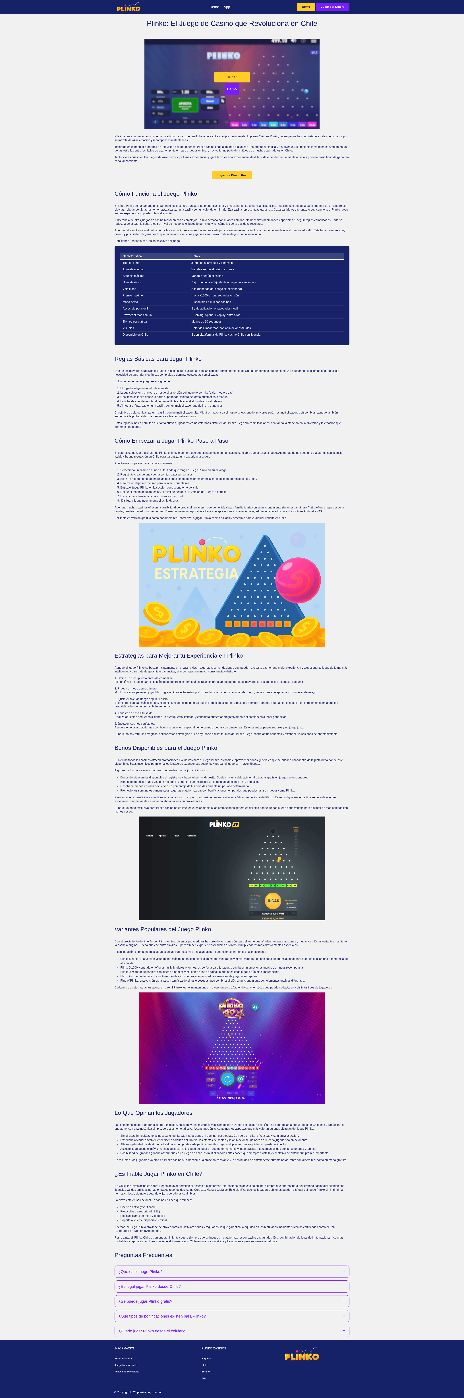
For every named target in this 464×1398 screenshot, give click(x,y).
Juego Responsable (126, 1365)
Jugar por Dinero (332, 6)
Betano (206, 1371)
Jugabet (206, 1358)
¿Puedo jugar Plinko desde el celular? (151, 1331)
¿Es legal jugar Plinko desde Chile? (149, 1286)
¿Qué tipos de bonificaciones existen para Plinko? (162, 1316)
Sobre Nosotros (123, 1358)
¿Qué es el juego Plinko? (140, 1271)
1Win (204, 1378)
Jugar (232, 77)
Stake (205, 1365)
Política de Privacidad (127, 1371)
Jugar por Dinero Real (232, 175)
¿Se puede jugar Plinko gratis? (145, 1301)
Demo (306, 6)
